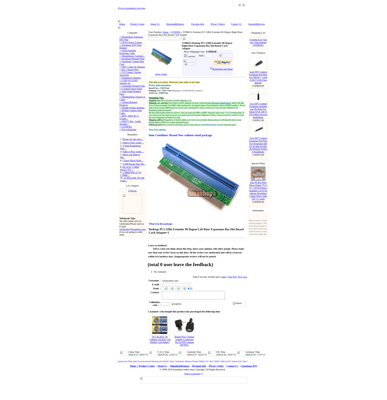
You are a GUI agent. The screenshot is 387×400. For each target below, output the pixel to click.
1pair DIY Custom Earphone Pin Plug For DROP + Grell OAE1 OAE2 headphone (258, 77)
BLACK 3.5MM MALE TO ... (129, 168)
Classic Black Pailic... (133, 160)
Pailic (244, 361)
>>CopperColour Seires (130, 88)
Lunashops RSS (249, 366)
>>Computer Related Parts (132, 86)
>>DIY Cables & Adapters (132, 67)
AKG (211, 361)
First (230, 277)
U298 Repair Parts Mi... (134, 164)
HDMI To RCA (225, 361)
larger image (161, 74)
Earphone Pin (123, 361)
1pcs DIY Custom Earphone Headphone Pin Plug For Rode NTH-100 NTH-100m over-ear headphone (258, 110)
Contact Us (236, 24)
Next (240, 277)
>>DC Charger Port (128, 69)
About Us (154, 24)
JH (207, 361)
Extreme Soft (236, 361)
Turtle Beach (180, 361)
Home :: (134, 366)
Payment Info (197, 24)
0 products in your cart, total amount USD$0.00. (258, 42)
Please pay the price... (133, 139)
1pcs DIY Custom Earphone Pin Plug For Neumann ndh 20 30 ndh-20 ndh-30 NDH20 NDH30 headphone (258, 145)
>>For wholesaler (127, 129)
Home (122, 24)
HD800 (216, 361)
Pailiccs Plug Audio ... (133, 142)
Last (245, 277)
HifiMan (202, 361)
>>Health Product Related (131, 108)
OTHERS (175, 32)
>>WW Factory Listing (130, 42)
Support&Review (256, 24)
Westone (188, 361)
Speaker (196, 361)
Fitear (172, 361)
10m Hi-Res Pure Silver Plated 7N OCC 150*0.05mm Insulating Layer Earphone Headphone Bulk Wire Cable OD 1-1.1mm (258, 190)
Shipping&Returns (175, 24)
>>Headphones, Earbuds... (132, 56)
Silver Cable (133, 361)
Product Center (137, 24)
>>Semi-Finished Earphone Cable (127, 52)
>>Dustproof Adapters (130, 78)
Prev (235, 277)
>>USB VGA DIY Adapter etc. (128, 82)
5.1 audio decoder (144, 361)
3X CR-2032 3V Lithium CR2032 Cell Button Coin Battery (160, 340)
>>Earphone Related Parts (132, 58)
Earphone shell (157, 361)
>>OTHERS (125, 127)
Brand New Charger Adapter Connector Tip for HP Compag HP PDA (184, 341)
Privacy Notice (218, 24)
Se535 (166, 361)
